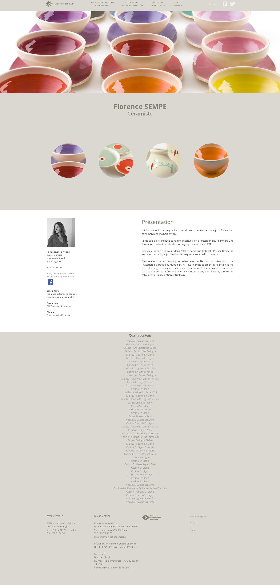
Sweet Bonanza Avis (140, 416)
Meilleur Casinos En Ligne (140, 344)
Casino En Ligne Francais (140, 447)
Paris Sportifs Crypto (140, 409)
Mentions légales (198, 516)
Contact (193, 529)
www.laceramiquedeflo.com (60, 276)
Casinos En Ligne (140, 457)
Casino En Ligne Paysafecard (140, 454)
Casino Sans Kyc (140, 406)
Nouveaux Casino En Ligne (140, 450)
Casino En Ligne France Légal (140, 498)
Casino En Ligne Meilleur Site (140, 368)
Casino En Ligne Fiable (140, 402)
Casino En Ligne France (140, 361)
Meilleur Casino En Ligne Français (140, 378)
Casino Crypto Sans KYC (140, 474)
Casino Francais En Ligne (140, 423)
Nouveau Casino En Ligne (140, 341)
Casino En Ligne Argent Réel (140, 464)
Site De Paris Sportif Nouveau (140, 347)
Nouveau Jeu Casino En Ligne (140, 375)
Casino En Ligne (140, 389)
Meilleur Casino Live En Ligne (140, 351)
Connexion (214, 3)
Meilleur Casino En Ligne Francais (140, 385)
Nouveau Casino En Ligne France (140, 433)
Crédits (193, 523)
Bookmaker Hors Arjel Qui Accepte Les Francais (140, 488)
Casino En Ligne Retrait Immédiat (140, 437)
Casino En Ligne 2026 (140, 430)
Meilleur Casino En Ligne (140, 354)
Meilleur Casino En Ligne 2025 (140, 392)
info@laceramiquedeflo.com (60, 273)
